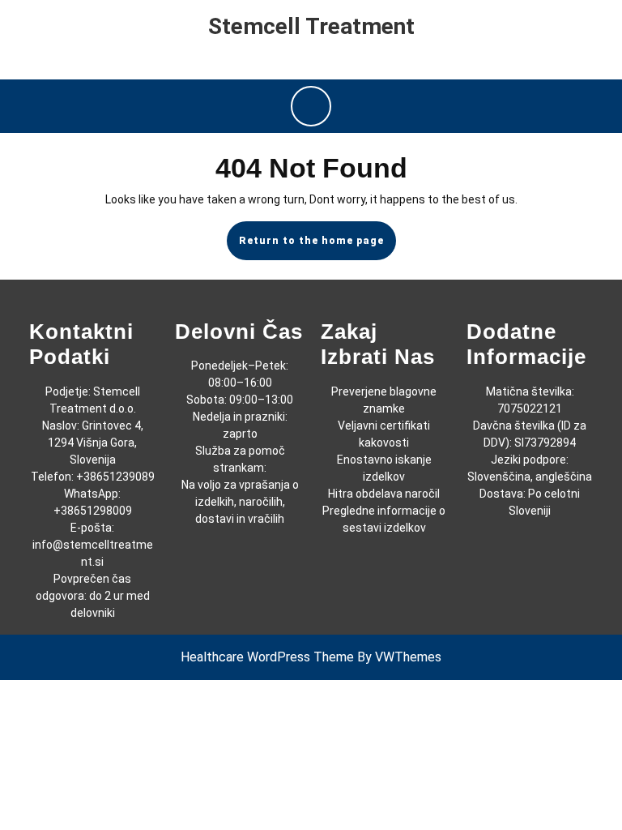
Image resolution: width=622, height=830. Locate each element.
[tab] (311, 106)
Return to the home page (317, 247)
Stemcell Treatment (311, 26)
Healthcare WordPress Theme (267, 657)
